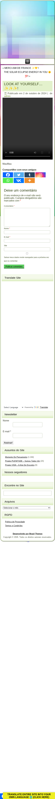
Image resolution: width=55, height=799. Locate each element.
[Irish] (22, 332)
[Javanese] (16, 336)
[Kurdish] (22, 341)
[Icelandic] (6, 332)
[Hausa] (16, 322)
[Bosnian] (11, 294)
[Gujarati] (6, 322)
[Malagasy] (22, 351)
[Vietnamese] (16, 398)
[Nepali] (22, 360)
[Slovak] (11, 379)
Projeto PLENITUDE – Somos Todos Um (22, 461)
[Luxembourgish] (11, 351)
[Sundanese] (22, 384)
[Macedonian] (16, 351)
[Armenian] (6, 289)
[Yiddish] (11, 403)
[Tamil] (22, 388)
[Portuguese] (6, 369)
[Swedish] (11, 388)
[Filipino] (6, 313)
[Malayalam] (6, 355)
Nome (7, 228)
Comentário (9, 206)
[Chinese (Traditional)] (22, 298)
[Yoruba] (16, 403)
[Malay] (11, 355)
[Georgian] (11, 317)
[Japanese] (11, 336)
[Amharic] (16, 284)
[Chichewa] (11, 298)
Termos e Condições (14, 526)
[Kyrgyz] (6, 346)
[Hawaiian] (22, 322)
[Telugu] (6, 393)
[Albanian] (11, 284)
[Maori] (22, 355)
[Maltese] (16, 355)
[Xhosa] (6, 403)
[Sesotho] (16, 374)
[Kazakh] (6, 341)
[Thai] (11, 393)
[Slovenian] (16, 379)
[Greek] (22, 317)
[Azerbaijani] (11, 289)
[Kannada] (22, 336)
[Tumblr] (29, 174)
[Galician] (6, 317)
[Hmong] (16, 327)
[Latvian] (22, 346)
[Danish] (22, 303)
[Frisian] (22, 313)
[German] (16, 317)
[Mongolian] (11, 360)
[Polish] (22, 365)
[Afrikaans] (6, 284)
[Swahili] (6, 388)
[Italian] (6, 336)
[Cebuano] (6, 298)
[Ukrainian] (22, 393)
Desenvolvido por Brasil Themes (27, 534)
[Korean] (16, 341)
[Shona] (11, 374)
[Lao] (11, 346)
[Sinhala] (6, 379)
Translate (44, 407)
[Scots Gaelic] (6, 384)
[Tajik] (16, 388)
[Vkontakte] (19, 180)
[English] (11, 308)
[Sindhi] (22, 374)
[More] (29, 180)
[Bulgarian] (16, 294)
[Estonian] (22, 308)
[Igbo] (11, 332)
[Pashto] (11, 365)
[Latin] (16, 346)
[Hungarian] (22, 327)
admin (7, 96)
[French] (16, 313)
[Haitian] (11, 322)
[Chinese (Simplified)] (16, 298)
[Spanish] (16, 384)
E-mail (7, 237)
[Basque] (16, 289)
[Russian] (22, 369)
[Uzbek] (11, 398)
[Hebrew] (6, 327)
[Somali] (11, 384)
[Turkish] (16, 393)
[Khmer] (11, 341)
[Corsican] (6, 303)
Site (5, 246)
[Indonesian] (16, 332)
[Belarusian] (22, 289)
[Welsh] (22, 398)
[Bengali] (6, 294)
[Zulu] (22, 403)
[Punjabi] (11, 369)
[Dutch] (6, 308)
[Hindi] (11, 327)
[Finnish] (11, 313)
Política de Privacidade (15, 522)
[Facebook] (8, 174)
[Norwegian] (6, 365)
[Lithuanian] (6, 351)
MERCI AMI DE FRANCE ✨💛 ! (21, 68)
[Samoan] (22, 379)
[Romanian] (16, 369)
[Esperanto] (16, 308)
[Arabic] (22, 284)
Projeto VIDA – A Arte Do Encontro (19, 465)
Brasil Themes (28, 541)
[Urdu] (6, 398)
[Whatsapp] (8, 180)
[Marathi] (6, 360)
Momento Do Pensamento (16, 457)
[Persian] (16, 365)
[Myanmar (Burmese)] (16, 360)
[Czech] (16, 303)
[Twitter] (19, 174)
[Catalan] (22, 294)
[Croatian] (11, 303)
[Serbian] (6, 374)
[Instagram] (40, 174)
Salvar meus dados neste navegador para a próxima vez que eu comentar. (26, 259)
